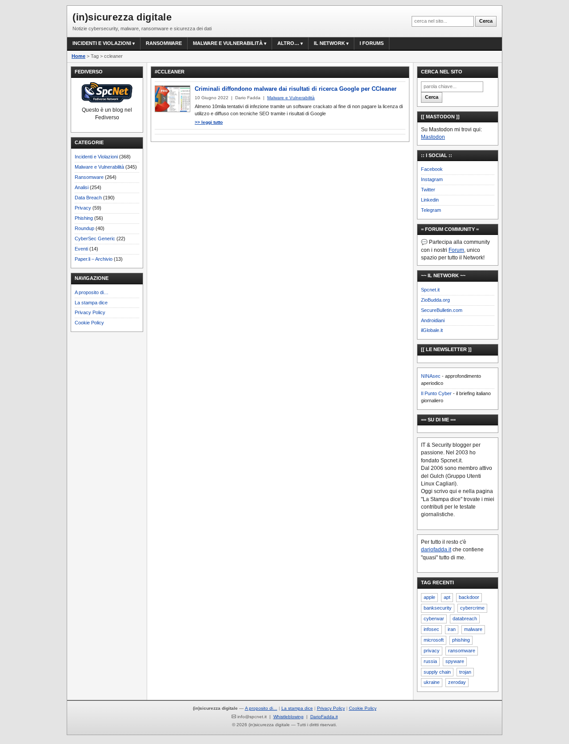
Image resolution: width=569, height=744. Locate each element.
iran (452, 629)
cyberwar (434, 618)
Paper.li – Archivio (93, 259)
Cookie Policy (89, 322)
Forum (456, 250)
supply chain (437, 672)
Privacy (83, 207)
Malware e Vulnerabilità (228, 43)
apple (429, 597)
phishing (461, 640)
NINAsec (431, 376)
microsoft (434, 640)
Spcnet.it (430, 289)
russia (430, 661)
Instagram (432, 179)
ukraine (432, 682)
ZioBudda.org (435, 300)
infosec (431, 629)
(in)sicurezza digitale (122, 17)
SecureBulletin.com (441, 310)
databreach (465, 618)
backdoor (469, 597)
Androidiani (433, 320)
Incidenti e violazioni (101, 43)
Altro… (288, 43)
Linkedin (430, 199)
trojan (465, 672)
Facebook (432, 169)
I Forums (372, 43)
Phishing (84, 218)
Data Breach (88, 197)
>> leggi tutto (209, 122)
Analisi (81, 187)
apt (447, 597)
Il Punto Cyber (436, 393)
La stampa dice (91, 302)
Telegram (431, 210)
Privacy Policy (90, 312)
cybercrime (472, 608)
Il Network (329, 43)
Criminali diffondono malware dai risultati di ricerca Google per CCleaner (296, 88)
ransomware (461, 650)
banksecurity (438, 608)
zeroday (457, 682)
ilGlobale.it (432, 330)
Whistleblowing (288, 716)
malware (473, 629)
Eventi (81, 248)
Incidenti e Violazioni (96, 156)
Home (78, 56)
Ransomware (164, 43)
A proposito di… (91, 292)
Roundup (84, 228)
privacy (432, 650)
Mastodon (433, 137)
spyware (454, 661)
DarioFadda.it (324, 716)
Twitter (428, 189)
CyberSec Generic (95, 238)
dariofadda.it (436, 549)
